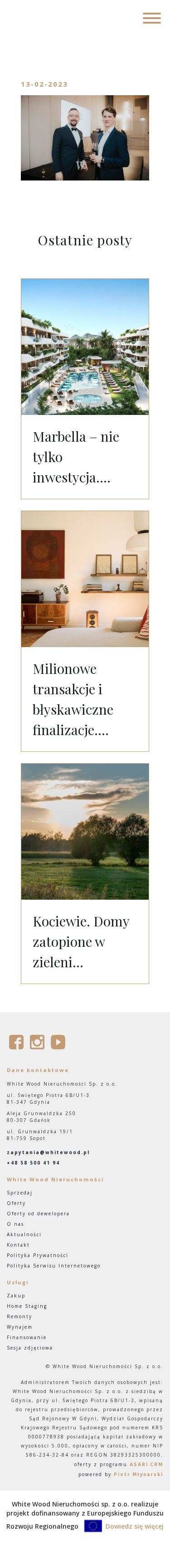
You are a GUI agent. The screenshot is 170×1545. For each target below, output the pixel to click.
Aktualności (24, 1234)
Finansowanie (27, 1337)
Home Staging (27, 1306)
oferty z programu (118, 1464)
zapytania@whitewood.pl (48, 1152)
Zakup (16, 1295)
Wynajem (20, 1327)
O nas (15, 1224)
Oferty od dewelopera (38, 1213)
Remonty (19, 1316)
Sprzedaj (20, 1192)
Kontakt (18, 1245)
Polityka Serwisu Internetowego (54, 1265)
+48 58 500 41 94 (33, 1163)
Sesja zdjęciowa (30, 1348)
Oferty (16, 1203)
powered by (120, 1474)
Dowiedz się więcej (135, 1526)
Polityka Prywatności (37, 1255)
